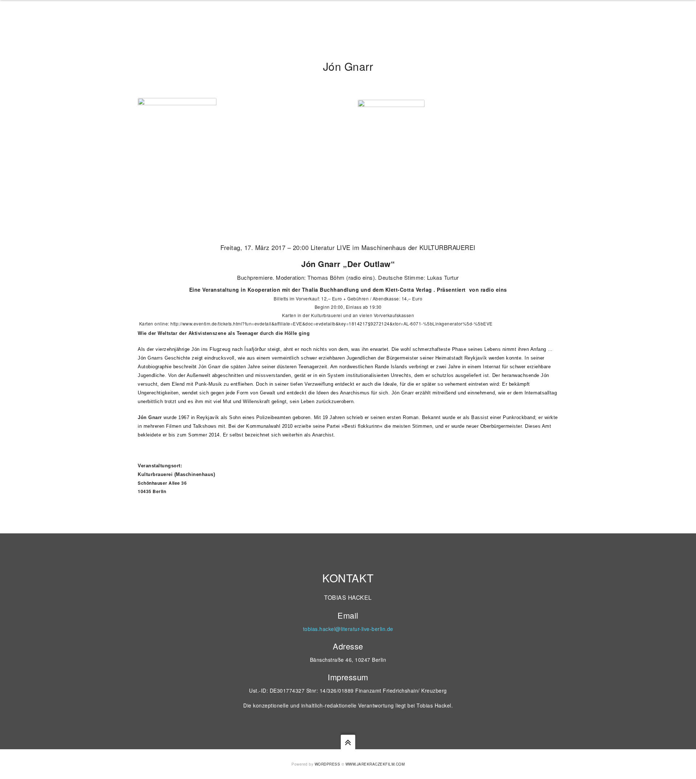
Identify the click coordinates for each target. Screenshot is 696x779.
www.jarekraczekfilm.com (375, 764)
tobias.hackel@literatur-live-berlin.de (348, 628)
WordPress (327, 764)
